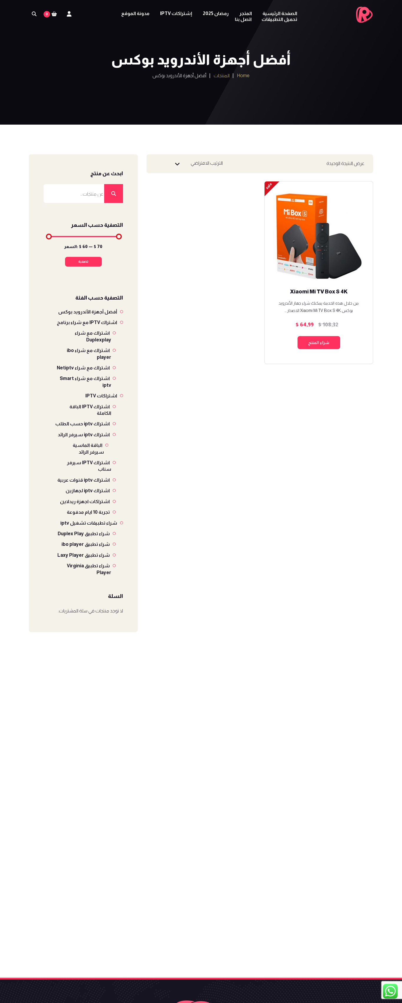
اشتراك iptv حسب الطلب (82, 423)
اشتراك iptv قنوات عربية (83, 480)
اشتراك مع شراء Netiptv (83, 367)
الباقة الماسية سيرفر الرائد (88, 448)
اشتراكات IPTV (101, 395)
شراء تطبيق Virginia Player (89, 569)
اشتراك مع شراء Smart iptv (85, 381)
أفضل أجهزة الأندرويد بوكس (87, 311)
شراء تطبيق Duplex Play (84, 533)
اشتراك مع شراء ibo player (89, 353)
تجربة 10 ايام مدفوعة (88, 512)
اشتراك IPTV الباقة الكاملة (90, 410)
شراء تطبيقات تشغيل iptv (88, 523)
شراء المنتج (318, 342)
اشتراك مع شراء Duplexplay (93, 336)
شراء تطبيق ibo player (86, 544)
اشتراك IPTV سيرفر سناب (89, 466)
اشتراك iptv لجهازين (88, 490)
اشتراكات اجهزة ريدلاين (85, 501)
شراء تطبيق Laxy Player (83, 555)
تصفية (83, 262)
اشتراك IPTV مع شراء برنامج (87, 322)
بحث (113, 193)
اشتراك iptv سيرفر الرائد (84, 434)
